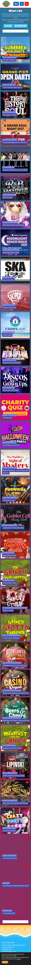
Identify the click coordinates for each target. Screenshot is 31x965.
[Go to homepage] (6, 4)
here (7, 20)
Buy (16, 4)
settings (19, 959)
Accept (5, 962)
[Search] (22, 4)
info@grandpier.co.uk (9, 951)
